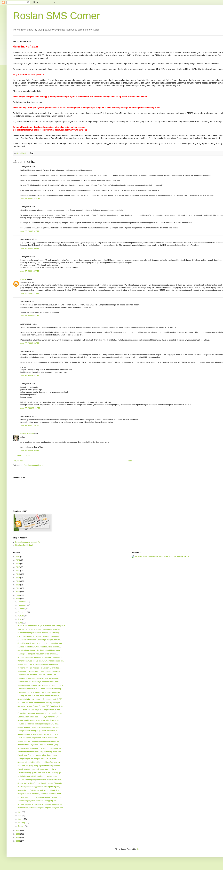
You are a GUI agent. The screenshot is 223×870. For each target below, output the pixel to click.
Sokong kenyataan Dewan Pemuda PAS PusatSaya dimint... (41, 706)
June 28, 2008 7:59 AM (29, 426)
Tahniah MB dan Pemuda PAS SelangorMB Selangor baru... (40, 685)
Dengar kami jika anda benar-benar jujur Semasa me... (39, 720)
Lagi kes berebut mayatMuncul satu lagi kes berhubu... (39, 647)
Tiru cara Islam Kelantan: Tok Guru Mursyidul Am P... (38, 675)
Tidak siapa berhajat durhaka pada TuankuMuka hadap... (40, 689)
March (21, 819)
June (20, 623)
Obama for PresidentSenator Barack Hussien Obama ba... (40, 783)
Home (129, 461)
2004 (18, 841)
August (21, 616)
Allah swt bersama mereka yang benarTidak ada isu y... (39, 629)
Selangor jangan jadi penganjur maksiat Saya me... (37, 759)
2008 (18, 599)
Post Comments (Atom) (33, 465)
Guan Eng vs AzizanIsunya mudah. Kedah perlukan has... (40, 643)
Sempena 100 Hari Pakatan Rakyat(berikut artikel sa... (39, 668)
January (21, 826)
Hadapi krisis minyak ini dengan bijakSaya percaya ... (38, 734)
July (20, 619)
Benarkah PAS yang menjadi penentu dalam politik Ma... (39, 766)
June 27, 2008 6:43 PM (29, 343)
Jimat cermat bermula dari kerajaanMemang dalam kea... (39, 752)
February (22, 822)
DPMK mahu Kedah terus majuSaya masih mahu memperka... (41, 626)
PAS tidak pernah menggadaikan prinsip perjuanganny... (39, 787)
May (20, 812)
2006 (18, 834)
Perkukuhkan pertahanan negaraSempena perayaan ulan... (40, 808)
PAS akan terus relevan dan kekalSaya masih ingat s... (39, 678)
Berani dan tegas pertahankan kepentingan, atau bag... (39, 633)
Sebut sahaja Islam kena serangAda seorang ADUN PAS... (40, 699)
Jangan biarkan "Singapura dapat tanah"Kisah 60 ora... (39, 741)
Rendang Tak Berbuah (24, 545)
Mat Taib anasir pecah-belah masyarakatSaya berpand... (39, 797)
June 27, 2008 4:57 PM (29, 271)
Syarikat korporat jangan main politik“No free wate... (37, 738)
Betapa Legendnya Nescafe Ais (27, 542)
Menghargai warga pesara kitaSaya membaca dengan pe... (40, 661)
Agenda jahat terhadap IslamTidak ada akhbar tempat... (39, 650)
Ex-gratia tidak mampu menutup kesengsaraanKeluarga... (40, 713)
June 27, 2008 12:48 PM (30, 199)
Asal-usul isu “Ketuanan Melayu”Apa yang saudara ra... (39, 640)
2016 (18, 571)
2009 (18, 595)
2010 (18, 592)
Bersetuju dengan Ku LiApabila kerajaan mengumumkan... (40, 804)
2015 (18, 574)
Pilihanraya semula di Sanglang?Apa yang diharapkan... (39, 692)
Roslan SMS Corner (56, 15)
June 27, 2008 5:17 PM (29, 293)
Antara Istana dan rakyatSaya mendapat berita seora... (39, 682)
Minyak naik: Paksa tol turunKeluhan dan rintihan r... (37, 755)
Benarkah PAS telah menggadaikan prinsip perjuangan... (39, 703)
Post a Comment (23, 456)
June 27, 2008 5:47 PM (29, 316)
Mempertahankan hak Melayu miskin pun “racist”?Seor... (39, 794)
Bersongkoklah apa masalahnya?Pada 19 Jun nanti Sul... (40, 748)
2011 (18, 588)
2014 (18, 578)
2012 (18, 585)
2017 (18, 567)
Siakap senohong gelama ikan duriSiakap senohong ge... (39, 773)
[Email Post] (32, 153)
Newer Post (18, 461)
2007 (18, 830)
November (22, 605)
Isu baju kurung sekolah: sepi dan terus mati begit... (37, 776)
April (20, 815)
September (22, 612)
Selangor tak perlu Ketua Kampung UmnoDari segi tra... (39, 762)
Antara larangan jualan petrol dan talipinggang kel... (37, 801)
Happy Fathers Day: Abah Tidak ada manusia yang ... (38, 745)
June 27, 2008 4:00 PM (29, 248)
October (21, 609)
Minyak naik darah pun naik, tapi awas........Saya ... (37, 769)
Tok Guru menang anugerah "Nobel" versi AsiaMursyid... (39, 780)
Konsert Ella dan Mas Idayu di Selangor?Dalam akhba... (39, 710)
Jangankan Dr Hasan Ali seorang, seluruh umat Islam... (39, 671)
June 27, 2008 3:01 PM (29, 231)
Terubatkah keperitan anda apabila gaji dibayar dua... (38, 724)
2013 (18, 581)
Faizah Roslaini (27, 434)
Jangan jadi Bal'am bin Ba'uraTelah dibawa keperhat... (38, 664)
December (22, 602)
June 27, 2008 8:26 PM (29, 376)
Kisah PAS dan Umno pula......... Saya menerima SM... (38, 717)
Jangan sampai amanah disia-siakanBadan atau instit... (39, 727)
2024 (18, 560)
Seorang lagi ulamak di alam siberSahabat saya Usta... (39, 696)
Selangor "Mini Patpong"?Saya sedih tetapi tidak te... (38, 731)
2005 (18, 838)
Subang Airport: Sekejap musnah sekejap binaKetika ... (39, 790)
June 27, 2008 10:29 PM (30, 408)
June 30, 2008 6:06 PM (29, 450)
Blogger (140, 849)
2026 (18, 557)
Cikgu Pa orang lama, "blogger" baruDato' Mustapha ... (39, 636)
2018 (18, 564)
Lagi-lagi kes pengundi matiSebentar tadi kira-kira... (37, 654)
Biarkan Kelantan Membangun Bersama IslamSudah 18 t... (40, 657)
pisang (23, 279)
